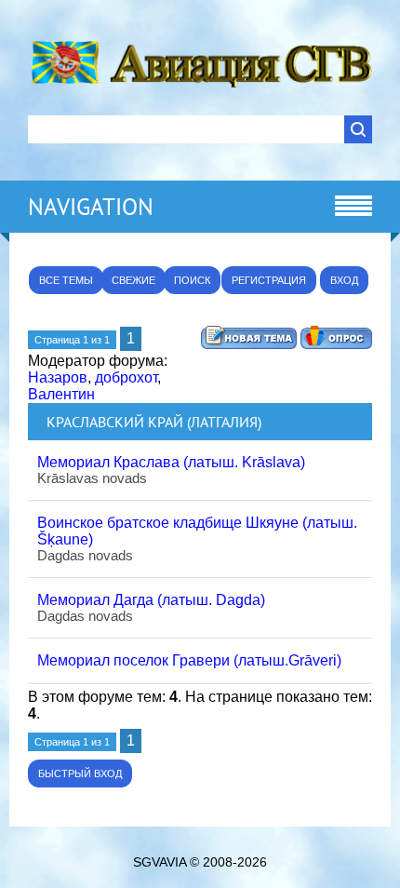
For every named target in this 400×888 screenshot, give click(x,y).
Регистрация (269, 280)
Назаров (57, 377)
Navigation (90, 207)
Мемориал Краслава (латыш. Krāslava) (171, 462)
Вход (344, 280)
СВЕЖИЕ (133, 280)
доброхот (126, 377)
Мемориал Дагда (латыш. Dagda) (151, 600)
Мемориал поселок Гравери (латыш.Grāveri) (189, 660)
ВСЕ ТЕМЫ (66, 280)
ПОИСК (192, 280)
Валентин (61, 394)
